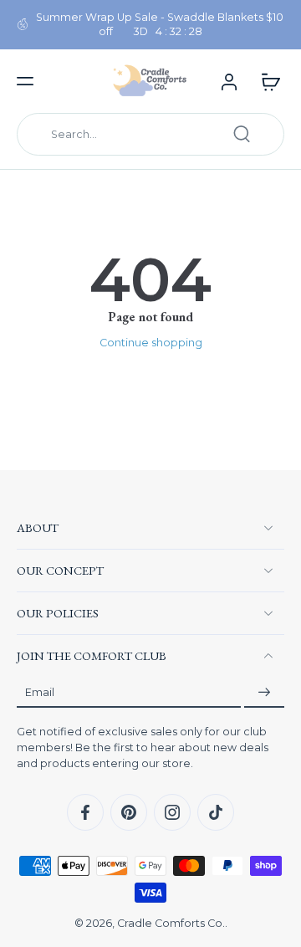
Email (39, 692)
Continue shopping (150, 342)
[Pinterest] (128, 812)
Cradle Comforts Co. (171, 923)
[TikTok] (215, 812)
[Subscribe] (264, 692)
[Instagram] (172, 812)
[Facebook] (85, 812)
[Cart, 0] (265, 81)
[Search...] (241, 134)
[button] (25, 81)
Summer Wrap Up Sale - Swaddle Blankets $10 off (159, 24)
